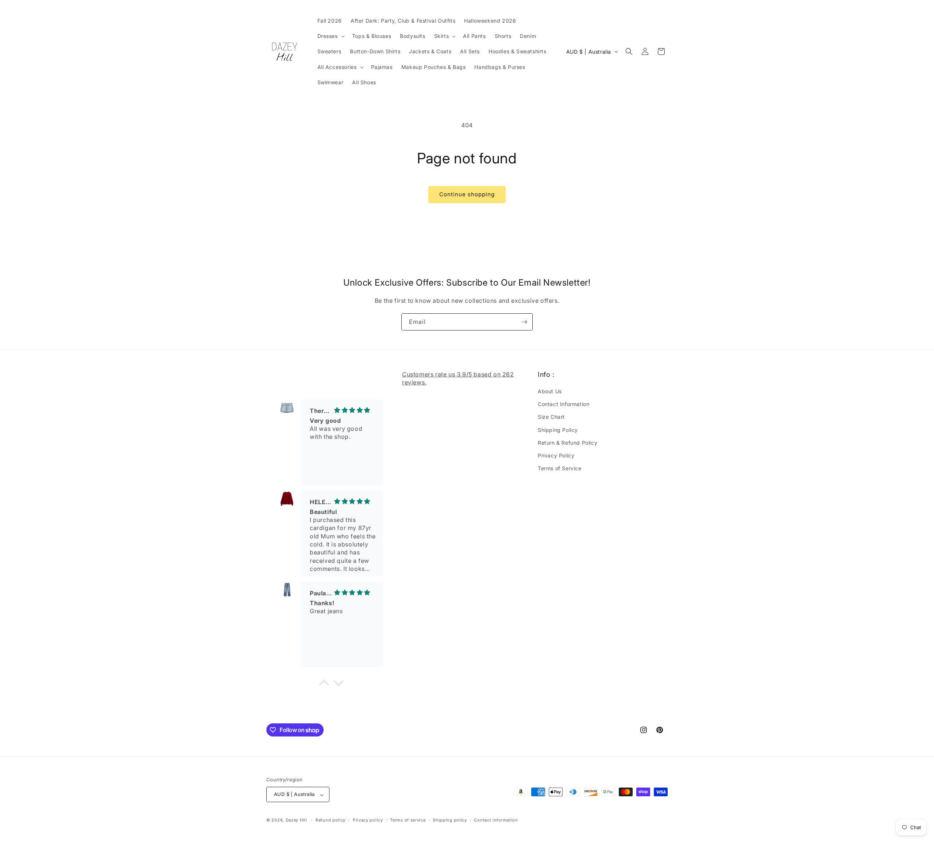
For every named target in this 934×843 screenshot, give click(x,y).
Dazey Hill (296, 820)
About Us (550, 391)
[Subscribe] (524, 321)
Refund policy (331, 820)
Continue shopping (467, 194)
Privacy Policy (556, 455)
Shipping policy (450, 820)
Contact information (496, 820)
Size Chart (551, 417)
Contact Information (563, 404)
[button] (330, 36)
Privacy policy (368, 820)
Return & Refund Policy (567, 443)
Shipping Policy (558, 430)
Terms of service (407, 820)
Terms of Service (560, 468)
